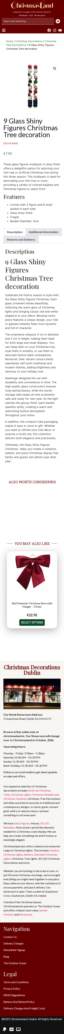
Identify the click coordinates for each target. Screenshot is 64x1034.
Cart (31, 15)
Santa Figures (22, 823)
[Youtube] (60, 30)
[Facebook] (49, 30)
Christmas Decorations (28, 41)
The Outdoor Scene (14, 963)
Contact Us (10, 936)
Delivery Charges (13, 943)
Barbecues (25, 914)
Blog (6, 956)
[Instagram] (54, 30)
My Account (39, 15)
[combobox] (28, 21)
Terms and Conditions (16, 982)
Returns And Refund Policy (18, 1001)
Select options (32, 622)
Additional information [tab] (43, 232)
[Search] (58, 21)
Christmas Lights (21, 794)
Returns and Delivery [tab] (21, 239)
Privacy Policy (11, 988)
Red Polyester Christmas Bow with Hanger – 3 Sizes (32, 605)
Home (9, 41)
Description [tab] (15, 232)
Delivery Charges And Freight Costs (24, 1008)
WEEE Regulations (14, 995)
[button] (3, 30)
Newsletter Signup (14, 949)
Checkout (23, 15)
